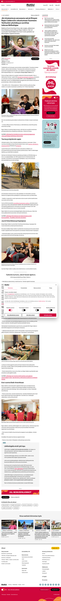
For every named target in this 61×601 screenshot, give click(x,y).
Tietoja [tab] (50, 287)
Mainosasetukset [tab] (37, 287)
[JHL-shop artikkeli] (51, 77)
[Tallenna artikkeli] (16, 530)
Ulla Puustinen (7, 58)
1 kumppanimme (10, 294)
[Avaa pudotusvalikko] (8, 9)
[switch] (23, 310)
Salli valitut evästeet (30, 315)
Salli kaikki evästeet (48, 315)
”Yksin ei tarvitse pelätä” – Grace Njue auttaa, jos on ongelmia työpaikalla (9, 534)
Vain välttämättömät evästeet (13, 315)
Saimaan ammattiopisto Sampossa (26, 77)
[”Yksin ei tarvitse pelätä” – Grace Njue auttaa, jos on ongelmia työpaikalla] (9, 524)
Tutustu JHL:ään (50, 116)
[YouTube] (43, 585)
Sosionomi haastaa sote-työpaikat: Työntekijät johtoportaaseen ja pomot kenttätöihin (51, 26)
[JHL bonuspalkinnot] (20, 492)
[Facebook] (45, 585)
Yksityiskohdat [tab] (24, 287)
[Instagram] (48, 585)
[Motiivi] (30, 5)
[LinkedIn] (59, 585)
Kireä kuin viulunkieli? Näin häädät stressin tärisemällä (51, 46)
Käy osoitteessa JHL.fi (49, 145)
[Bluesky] (53, 585)
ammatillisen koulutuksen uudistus (21, 203)
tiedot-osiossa (42, 301)
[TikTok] (40, 585)
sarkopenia (18, 145)
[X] (56, 585)
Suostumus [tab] (10, 287)
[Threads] (51, 585)
